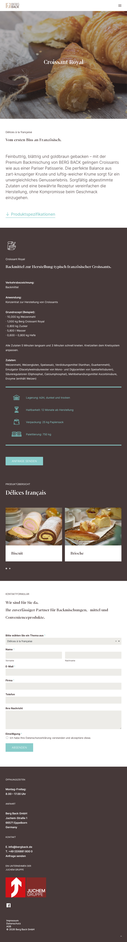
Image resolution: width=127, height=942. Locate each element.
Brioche (17, 553)
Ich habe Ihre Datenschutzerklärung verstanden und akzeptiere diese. (50, 737)
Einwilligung (14, 733)
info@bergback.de (20, 846)
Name (10, 649)
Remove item (116, 641)
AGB (8, 926)
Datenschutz (13, 923)
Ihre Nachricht (14, 708)
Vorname (10, 660)
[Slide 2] (9, 568)
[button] (120, 5)
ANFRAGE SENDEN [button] (24, 461)
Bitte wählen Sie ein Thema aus (25, 635)
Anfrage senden (16, 856)
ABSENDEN (19, 747)
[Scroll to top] (121, 935)
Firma (10, 680)
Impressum (12, 920)
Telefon (10, 694)
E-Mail (10, 666)
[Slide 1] (7, 568)
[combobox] (63, 641)
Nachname (70, 660)
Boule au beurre (83, 553)
